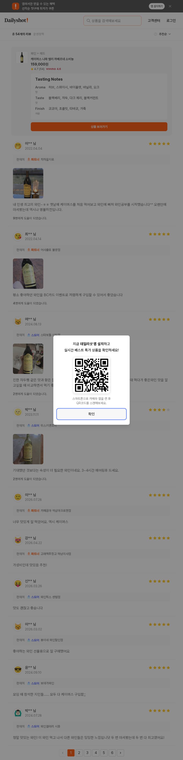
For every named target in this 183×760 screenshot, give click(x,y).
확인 (91, 414)
